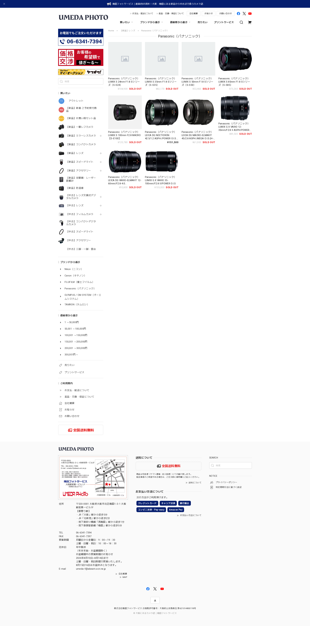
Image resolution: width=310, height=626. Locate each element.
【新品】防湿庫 (74, 188)
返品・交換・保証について (171, 13)
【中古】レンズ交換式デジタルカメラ (81, 197)
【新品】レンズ (74, 153)
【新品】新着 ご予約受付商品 (81, 109)
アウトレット (74, 101)
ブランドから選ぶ (150, 22)
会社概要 (193, 13)
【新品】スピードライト (79, 162)
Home (111, 30)
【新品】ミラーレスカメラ (81, 135)
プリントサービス (224, 22)
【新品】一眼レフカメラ (79, 127)
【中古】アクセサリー (78, 240)
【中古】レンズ (74, 205)
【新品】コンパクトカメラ (81, 144)
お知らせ (208, 13)
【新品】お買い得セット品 (81, 118)
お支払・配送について (142, 13)
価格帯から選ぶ (178, 22)
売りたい (202, 22)
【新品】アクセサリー (78, 170)
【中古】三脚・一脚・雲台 (81, 249)
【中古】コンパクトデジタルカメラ (81, 223)
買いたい (125, 22)
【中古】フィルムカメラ (79, 214)
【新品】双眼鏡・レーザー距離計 (81, 179)
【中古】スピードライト (79, 231)
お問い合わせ (225, 13)
